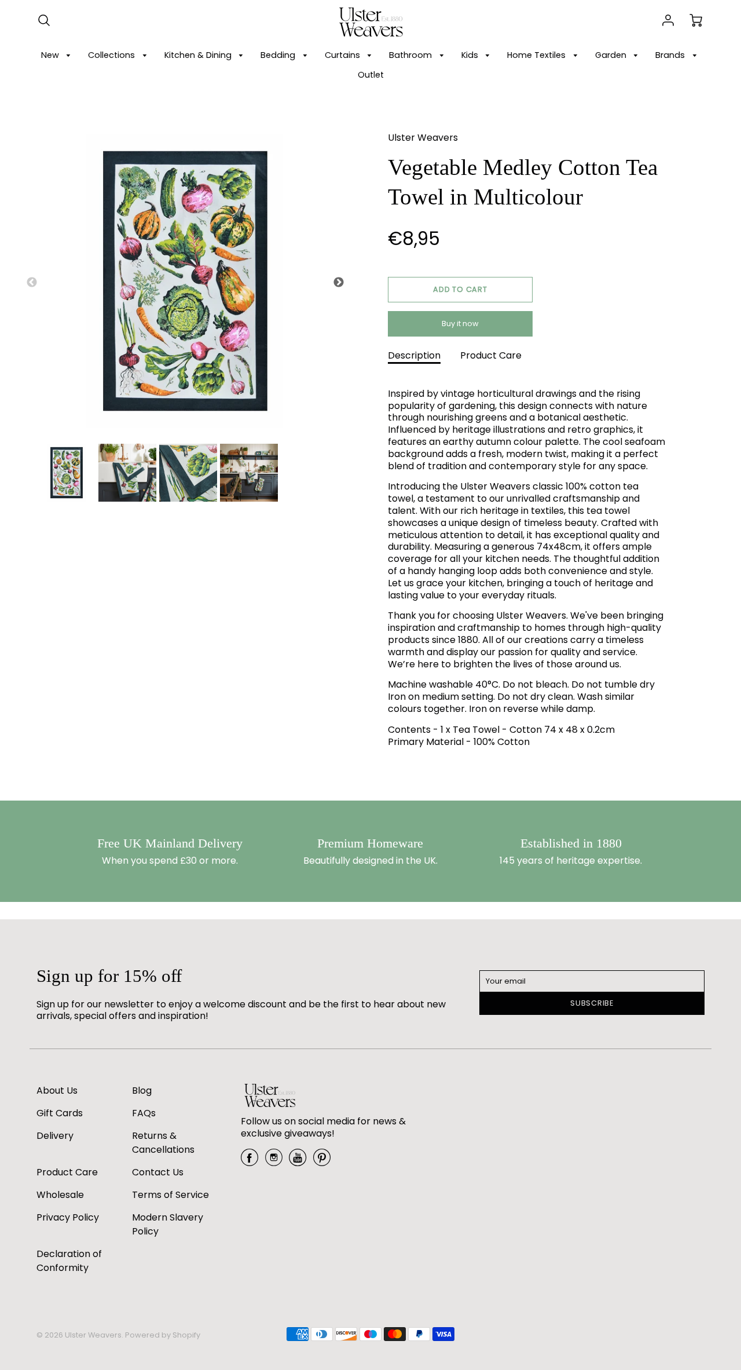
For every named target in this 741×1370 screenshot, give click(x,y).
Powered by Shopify (162, 1335)
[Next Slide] (338, 282)
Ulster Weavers (423, 137)
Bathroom (411, 55)
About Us (57, 1090)
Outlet (371, 75)
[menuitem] (57, 55)
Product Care (491, 355)
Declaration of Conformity (69, 1260)
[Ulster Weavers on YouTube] (297, 1161)
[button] (460, 289)
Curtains (343, 55)
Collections (112, 55)
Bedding (279, 55)
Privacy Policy (67, 1217)
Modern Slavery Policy (167, 1224)
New (51, 55)
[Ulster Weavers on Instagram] (274, 1161)
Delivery (55, 1135)
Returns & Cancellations (163, 1142)
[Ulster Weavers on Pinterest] (322, 1161)
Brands (671, 55)
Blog (142, 1090)
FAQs (144, 1113)
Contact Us (158, 1172)
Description (414, 355)
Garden (612, 55)
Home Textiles (537, 55)
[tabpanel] (67, 473)
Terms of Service (170, 1194)
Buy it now (460, 323)
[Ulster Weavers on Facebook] (249, 1161)
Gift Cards (59, 1113)
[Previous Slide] (32, 282)
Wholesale (60, 1194)
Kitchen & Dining (199, 55)
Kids (470, 55)
